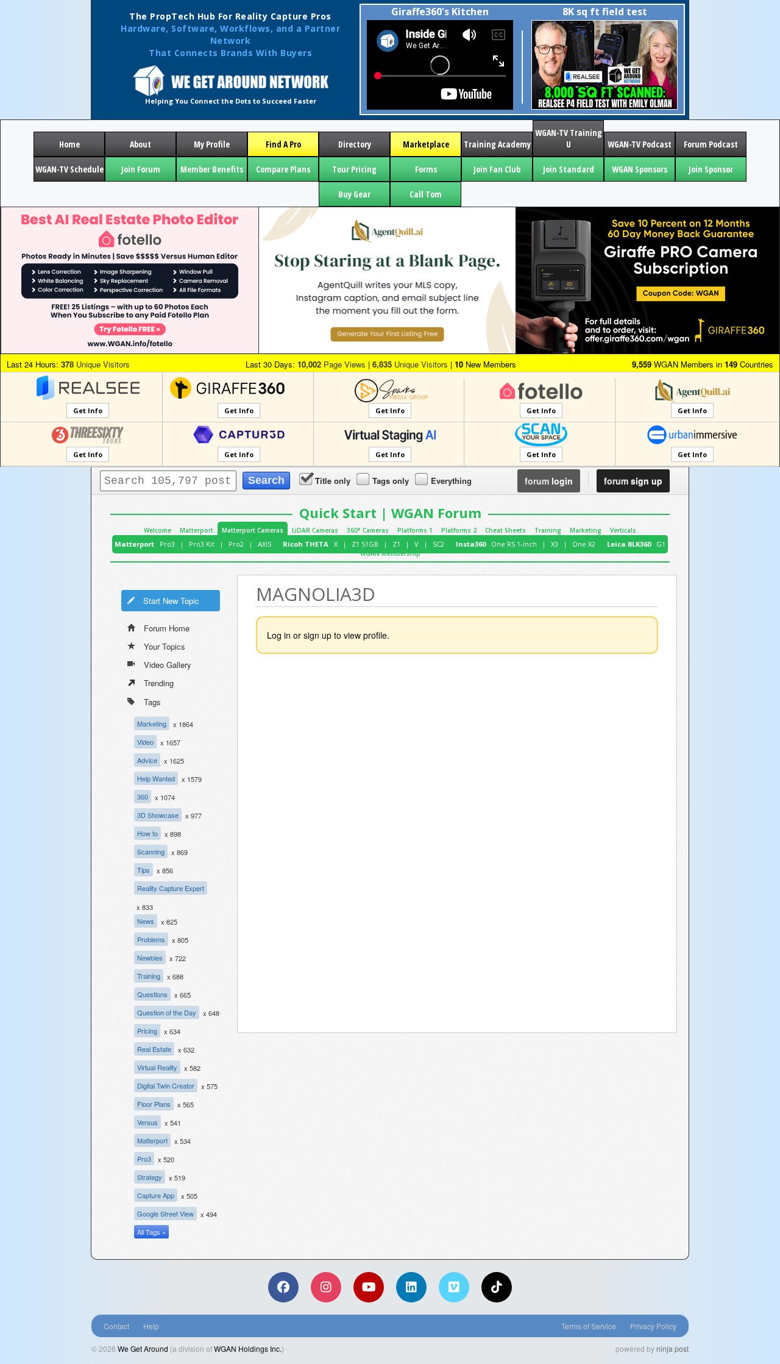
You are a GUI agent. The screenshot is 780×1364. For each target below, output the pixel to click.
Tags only (390, 480)
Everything (451, 480)
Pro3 (167, 544)
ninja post (672, 1348)
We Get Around (143, 1348)
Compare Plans (283, 169)
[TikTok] (496, 1287)
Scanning (151, 851)
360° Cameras (368, 530)
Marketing (585, 530)
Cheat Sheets (505, 530)
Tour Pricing (354, 169)
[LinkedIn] (411, 1287)
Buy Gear (354, 194)
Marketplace (426, 144)
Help (151, 1326)
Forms (426, 169)
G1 (660, 544)
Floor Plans (154, 1104)
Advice (147, 760)
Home (69, 144)
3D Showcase (158, 815)
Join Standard (568, 169)
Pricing (147, 1030)
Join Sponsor (711, 169)
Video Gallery (167, 664)
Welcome (157, 530)
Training (547, 530)
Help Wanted (156, 778)
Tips (143, 870)
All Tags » (151, 1232)
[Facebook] (283, 1287)
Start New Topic (171, 600)
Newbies (150, 957)
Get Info (87, 410)
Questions (152, 994)
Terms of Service (588, 1326)
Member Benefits (211, 169)
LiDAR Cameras (315, 530)
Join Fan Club (496, 169)
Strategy (149, 1177)
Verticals (623, 530)
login (549, 481)
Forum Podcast (711, 144)
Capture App (155, 1195)
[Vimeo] (454, 1287)
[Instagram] (326, 1287)
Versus (147, 1122)
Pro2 (236, 544)
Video (145, 742)
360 (142, 796)
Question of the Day (166, 1012)
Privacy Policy (653, 1326)
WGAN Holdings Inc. (248, 1348)
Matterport (196, 530)
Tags (152, 702)
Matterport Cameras (252, 530)
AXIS (264, 544)
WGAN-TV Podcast (640, 144)
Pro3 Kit (201, 544)
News (145, 921)
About (140, 144)
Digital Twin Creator (165, 1085)
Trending (159, 683)
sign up (633, 481)
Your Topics (164, 646)
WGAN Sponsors (639, 169)
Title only (332, 480)
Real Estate (154, 1049)
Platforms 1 (415, 530)
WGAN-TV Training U (568, 138)
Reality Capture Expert (170, 888)
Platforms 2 (459, 530)
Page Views (331, 364)
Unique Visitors (95, 364)
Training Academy (497, 144)
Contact (116, 1326)
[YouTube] (368, 1287)
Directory (354, 144)
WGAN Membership (390, 553)
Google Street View (165, 1213)
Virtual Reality (157, 1067)
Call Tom (426, 194)
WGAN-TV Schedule (69, 169)
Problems (151, 939)
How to (147, 833)
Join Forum (140, 169)
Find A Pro (283, 144)
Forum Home (167, 628)
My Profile (212, 144)
